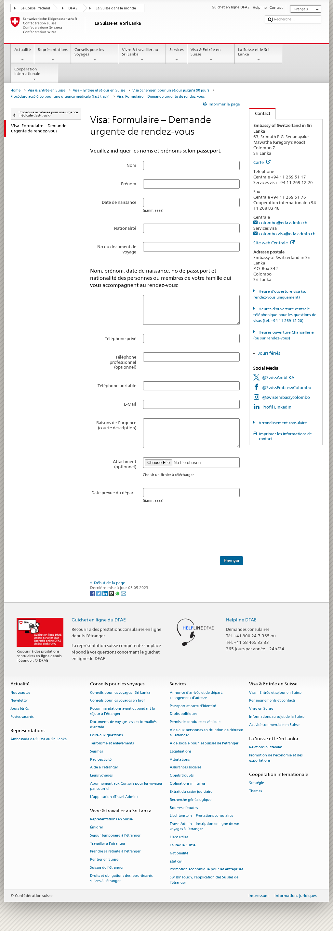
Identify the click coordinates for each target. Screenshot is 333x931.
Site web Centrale (271, 242)
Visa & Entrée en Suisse (205, 51)
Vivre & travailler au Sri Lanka (140, 51)
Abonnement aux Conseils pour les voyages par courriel (126, 786)
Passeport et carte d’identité (193, 706)
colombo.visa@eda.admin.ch (287, 233)
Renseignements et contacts (272, 701)
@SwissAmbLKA (278, 377)
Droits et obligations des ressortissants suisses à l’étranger (121, 878)
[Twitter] (99, 593)
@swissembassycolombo (286, 397)
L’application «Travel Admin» (114, 797)
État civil (176, 861)
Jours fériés (269, 353)
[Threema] (112, 593)
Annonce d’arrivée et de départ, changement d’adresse (196, 695)
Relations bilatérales (265, 747)
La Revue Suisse (182, 845)
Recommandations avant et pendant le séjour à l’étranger (122, 711)
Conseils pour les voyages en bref (117, 701)
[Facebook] (93, 593)
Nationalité (125, 228)
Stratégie (256, 783)
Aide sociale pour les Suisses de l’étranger (204, 743)
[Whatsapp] (118, 593)
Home (15, 90)
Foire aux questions (106, 735)
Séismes (96, 751)
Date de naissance (119, 202)
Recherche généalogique (190, 800)
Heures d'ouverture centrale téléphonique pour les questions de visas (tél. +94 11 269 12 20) (284, 314)
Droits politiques (183, 714)
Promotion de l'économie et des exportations (275, 758)
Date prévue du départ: (113, 492)
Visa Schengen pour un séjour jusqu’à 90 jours (170, 90)
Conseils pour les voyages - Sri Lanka (120, 693)
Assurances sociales (185, 768)
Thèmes (255, 791)
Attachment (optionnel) (124, 464)
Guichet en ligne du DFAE (99, 619)
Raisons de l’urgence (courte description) (116, 425)
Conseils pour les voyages (89, 51)
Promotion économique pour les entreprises (206, 869)
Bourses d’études (184, 808)
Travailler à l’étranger (107, 843)
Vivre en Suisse (261, 709)
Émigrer (96, 827)
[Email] (123, 593)
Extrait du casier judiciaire (191, 792)
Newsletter (19, 701)
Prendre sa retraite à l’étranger (115, 852)
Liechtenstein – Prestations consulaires (201, 816)
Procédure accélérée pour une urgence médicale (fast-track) (60, 96)
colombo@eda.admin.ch (283, 222)
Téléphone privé (120, 338)
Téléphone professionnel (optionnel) (123, 362)
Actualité (22, 49)
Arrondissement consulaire (282, 422)
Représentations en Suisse (111, 819)
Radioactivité (101, 759)
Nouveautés (20, 693)
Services (176, 49)
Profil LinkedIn (276, 407)
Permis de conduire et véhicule (195, 722)
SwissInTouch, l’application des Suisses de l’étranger (204, 880)
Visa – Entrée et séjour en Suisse (99, 90)
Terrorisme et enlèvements (112, 743)
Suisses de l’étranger (107, 867)
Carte (259, 162)
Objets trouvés (181, 776)
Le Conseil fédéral (35, 8)
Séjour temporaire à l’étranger (115, 835)
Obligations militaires (187, 784)
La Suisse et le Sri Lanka (253, 51)
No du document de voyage (116, 249)
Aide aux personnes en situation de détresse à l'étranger (206, 732)
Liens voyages (101, 776)
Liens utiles (179, 837)
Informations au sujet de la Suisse (276, 717)
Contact (259, 113)
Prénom (128, 183)
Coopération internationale (27, 71)
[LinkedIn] (105, 593)
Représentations (53, 49)
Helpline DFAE (241, 619)
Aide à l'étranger (104, 768)
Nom (131, 165)
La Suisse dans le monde (116, 8)
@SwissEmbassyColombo (286, 387)
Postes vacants (21, 717)
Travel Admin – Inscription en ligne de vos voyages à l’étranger (204, 826)
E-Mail (130, 404)
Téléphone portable (117, 385)
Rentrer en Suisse (104, 860)
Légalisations (180, 751)
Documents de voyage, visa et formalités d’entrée (123, 724)
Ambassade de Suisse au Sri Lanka (38, 739)
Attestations (180, 759)
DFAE (72, 8)
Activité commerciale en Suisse (274, 725)
